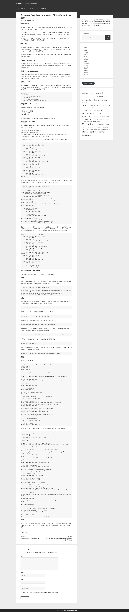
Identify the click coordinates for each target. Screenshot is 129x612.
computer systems (87, 108)
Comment (23, 556)
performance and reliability (100, 127)
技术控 (85, 56)
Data (104, 108)
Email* (22, 579)
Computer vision (97, 108)
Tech (88, 132)
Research (95, 129)
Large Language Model (102, 119)
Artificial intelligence (91, 100)
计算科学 (86, 72)
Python (91, 129)
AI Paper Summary (95, 93)
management (101, 124)
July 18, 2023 (27, 20)
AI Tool (83, 96)
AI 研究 (85, 50)
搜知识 (108, 37)
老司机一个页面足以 (88, 83)
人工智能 (86, 52)
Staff (84, 132)
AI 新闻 (85, 49)
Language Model (88, 119)
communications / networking (93, 103)
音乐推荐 (86, 74)
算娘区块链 (43, 8)
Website (22, 585)
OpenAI (89, 127)
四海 (27, 532)
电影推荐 (86, 67)
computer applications (88, 105)
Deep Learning (97, 110)
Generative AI (97, 114)
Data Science (87, 110)
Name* (22, 572)
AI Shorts (103, 93)
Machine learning (89, 124)
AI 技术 (85, 47)
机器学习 (86, 59)
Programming (85, 129)
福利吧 (85, 68)
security (108, 129)
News (83, 127)
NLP (87, 127)
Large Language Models (87, 121)
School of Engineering (102, 129)
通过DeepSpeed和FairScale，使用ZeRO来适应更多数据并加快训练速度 (59, 539)
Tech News (93, 132)
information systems (104, 116)
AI (89, 93)
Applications (100, 96)
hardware (103, 114)
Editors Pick (87, 113)
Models (107, 124)
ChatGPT (84, 103)
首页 (18, 8)
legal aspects (96, 121)
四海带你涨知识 (86, 33)
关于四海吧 (31, 8)
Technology (102, 132)
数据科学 (86, 58)
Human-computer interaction (90, 116)
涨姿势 (85, 61)
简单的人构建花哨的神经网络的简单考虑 (30, 538)
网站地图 (69, 610)
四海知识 (23, 8)
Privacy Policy (74, 610)
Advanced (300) (85, 93)
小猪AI (37, 8)
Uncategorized (87, 135)
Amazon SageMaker (90, 96)
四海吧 (18, 4)
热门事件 (86, 65)
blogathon (104, 100)
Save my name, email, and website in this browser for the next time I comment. (40, 592)
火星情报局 (86, 63)
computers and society (102, 105)
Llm (100, 121)
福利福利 (86, 70)
